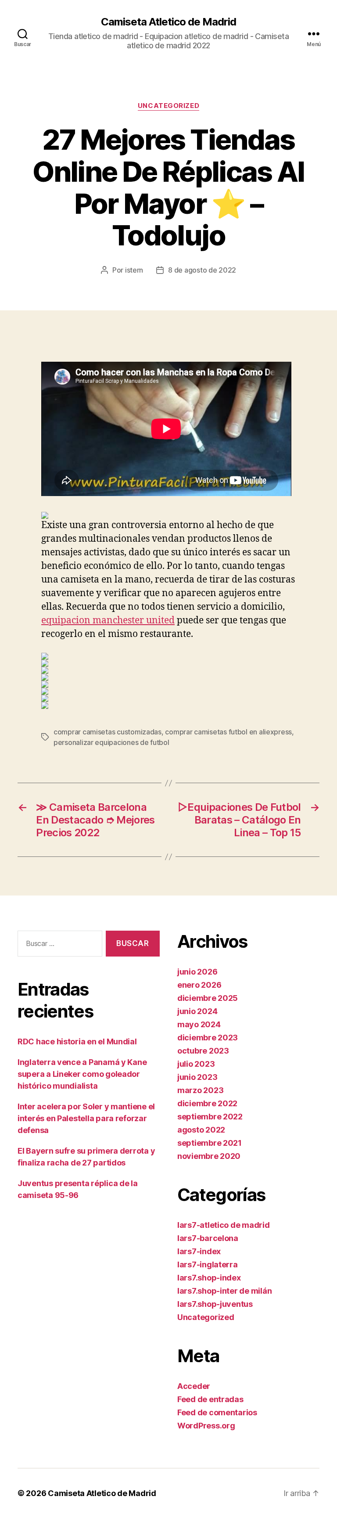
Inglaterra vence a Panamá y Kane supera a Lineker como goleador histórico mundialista (82, 1074)
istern (134, 270)
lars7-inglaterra (207, 1264)
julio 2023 (196, 1063)
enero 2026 (199, 984)
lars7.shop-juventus (215, 1304)
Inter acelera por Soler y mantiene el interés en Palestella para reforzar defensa (86, 1118)
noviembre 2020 (208, 1156)
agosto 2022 (201, 1129)
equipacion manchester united (108, 620)
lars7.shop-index (209, 1277)
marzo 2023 (200, 1090)
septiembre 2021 (209, 1142)
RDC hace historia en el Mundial (77, 1041)
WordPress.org (206, 1425)
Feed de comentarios (217, 1412)
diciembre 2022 (207, 1103)
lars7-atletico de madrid (223, 1225)
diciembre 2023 (207, 1037)
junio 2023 (197, 1077)
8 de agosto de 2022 (202, 270)
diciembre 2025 (207, 998)
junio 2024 (197, 1011)
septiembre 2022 (210, 1116)
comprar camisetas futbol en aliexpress (228, 731)
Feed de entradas (210, 1399)
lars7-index (199, 1251)
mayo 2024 (199, 1024)
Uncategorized (168, 106)
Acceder (193, 1386)
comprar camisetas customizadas (107, 731)
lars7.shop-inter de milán (224, 1290)
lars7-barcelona (207, 1238)
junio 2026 (197, 971)
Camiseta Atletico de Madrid (168, 22)
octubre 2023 (203, 1050)
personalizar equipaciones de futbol (111, 742)
